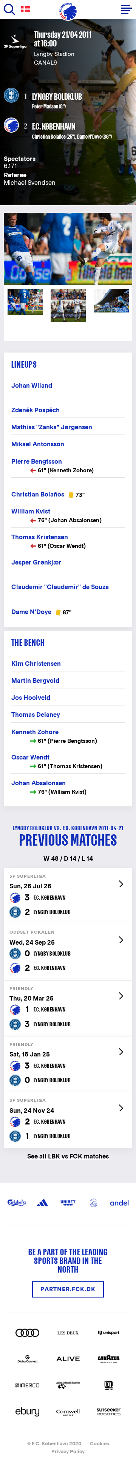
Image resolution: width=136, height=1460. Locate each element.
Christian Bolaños (49, 136)
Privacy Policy (68, 1451)
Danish (27, 9)
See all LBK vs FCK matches (68, 1156)
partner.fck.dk (68, 1289)
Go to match (68, 872)
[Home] (68, 11)
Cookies (99, 1443)
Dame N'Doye (89, 136)
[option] (68, 249)
